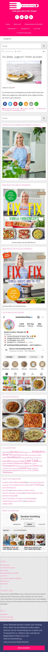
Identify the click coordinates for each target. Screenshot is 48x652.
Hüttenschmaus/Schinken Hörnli (23, 490)
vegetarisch (16, 470)
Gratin (39, 455)
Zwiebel (35, 470)
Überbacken (7, 472)
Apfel (3, 452)
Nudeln (10, 463)
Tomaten (35, 468)
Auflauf (8, 452)
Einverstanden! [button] (24, 648)
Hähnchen (29, 458)
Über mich (17, 24)
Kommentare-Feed (7, 620)
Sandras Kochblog (24, 7)
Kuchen (31, 108)
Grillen (4, 458)
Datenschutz (5, 565)
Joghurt (25, 108)
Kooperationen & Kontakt (33, 24)
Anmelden (4, 614)
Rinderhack (28, 466)
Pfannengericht (9, 465)
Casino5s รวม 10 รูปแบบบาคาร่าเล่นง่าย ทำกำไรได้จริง (21, 485)
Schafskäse (6, 468)
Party (31, 463)
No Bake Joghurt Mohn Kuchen (22, 57)
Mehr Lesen (42, 108)
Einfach (37, 452)
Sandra (19, 51)
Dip (28, 452)
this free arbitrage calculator (12, 493)
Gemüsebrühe (32, 455)
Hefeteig (23, 458)
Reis (23, 466)
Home (8, 24)
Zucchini (29, 470)
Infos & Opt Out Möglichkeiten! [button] (16, 642)
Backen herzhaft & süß (11, 108)
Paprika (27, 463)
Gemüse (25, 455)
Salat (41, 466)
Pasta (35, 463)
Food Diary (16, 455)
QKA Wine (5, 490)
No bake (23, 110)
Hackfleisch (14, 457)
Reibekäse (19, 466)
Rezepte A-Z (25, 28)
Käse (23, 461)
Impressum (12, 28)
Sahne (35, 465)
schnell (22, 468)
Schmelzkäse (14, 468)
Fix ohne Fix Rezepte (24, 33)
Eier (31, 452)
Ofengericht (18, 463)
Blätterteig (23, 452)
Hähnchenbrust (37, 458)
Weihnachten (23, 470)
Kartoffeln (6, 461)
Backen (14, 452)
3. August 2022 (9, 51)
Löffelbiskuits (7, 110)
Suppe (29, 468)
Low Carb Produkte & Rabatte (11, 578)
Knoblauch (15, 461)
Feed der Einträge (7, 617)
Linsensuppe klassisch (36, 482)
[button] (5, 104)
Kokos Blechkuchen (9, 488)
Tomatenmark (7, 470)
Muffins (4, 463)
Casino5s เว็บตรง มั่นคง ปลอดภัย (13, 482)
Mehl (40, 461)
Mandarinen (16, 110)
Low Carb (37, 28)
